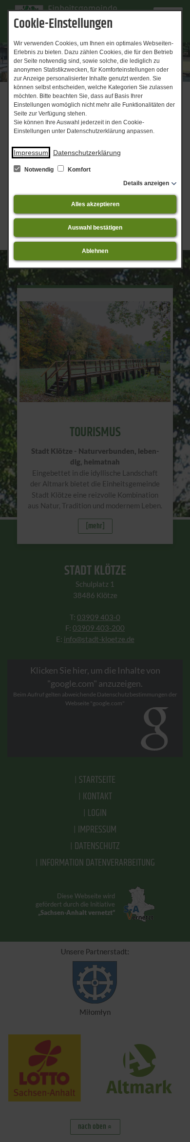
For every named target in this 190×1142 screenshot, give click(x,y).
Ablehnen (95, 251)
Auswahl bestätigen (95, 227)
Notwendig (39, 169)
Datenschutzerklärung (87, 152)
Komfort (78, 169)
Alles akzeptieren (95, 204)
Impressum (31, 152)
